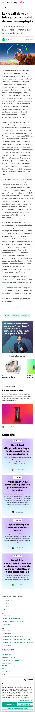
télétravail (7, 8)
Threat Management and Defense (12, 660)
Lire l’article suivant (10, 386)
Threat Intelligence (7, 672)
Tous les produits (7, 624)
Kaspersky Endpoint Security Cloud (12, 621)
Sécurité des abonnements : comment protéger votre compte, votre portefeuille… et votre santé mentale (18, 566)
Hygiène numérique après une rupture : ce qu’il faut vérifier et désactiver (17, 486)
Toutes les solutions (8, 610)
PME (3, 629)
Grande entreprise (8, 649)
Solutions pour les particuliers (12, 596)
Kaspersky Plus (6, 604)
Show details (24, 700)
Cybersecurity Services (8, 657)
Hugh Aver (9, 39)
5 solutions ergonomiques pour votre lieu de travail (12, 376)
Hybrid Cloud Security (8, 666)
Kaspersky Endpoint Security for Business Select (16, 639)
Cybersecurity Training (8, 669)
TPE (3, 614)
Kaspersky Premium (7, 607)
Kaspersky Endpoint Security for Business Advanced (17, 642)
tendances (25, 315)
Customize (24, 704)
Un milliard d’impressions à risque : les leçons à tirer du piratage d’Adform (17, 449)
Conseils (18, 441)
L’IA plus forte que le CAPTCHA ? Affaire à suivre (17, 527)
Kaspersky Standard (8, 601)
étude (7, 315)
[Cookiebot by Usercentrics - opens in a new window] (25, 680)
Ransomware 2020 (12, 390)
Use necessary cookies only (17, 708)
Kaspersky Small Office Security (11, 618)
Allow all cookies (9, 704)
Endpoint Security (7, 663)
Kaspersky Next (6, 633)
